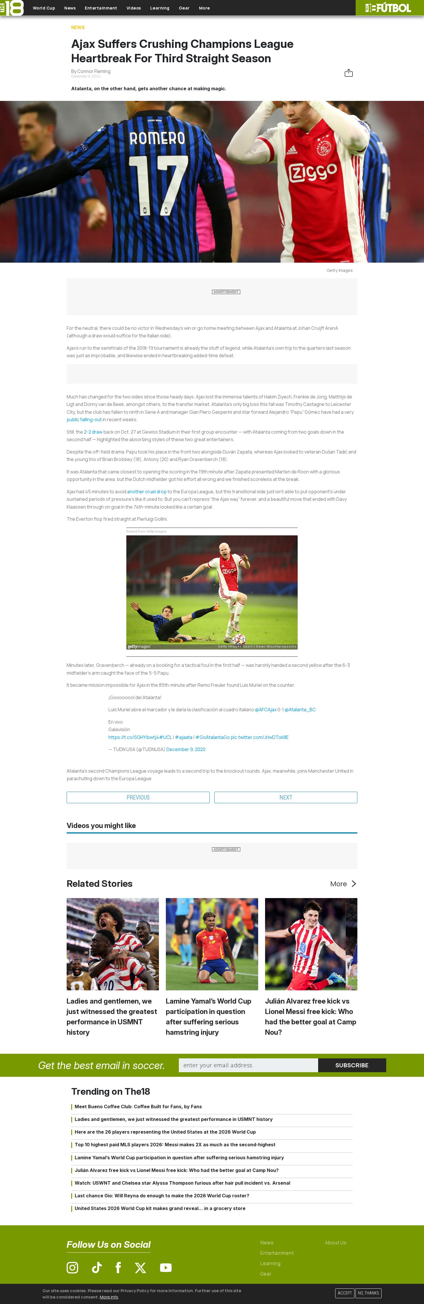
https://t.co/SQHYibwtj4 (133, 737)
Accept (345, 1293)
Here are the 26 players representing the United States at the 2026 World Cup (165, 1132)
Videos (134, 8)
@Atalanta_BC (300, 709)
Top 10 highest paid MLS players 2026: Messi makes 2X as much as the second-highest (175, 1144)
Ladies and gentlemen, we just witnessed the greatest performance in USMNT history (174, 1119)
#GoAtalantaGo (212, 737)
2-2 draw (93, 432)
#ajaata (183, 737)
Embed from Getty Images (146, 531)
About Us (336, 1242)
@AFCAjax (266, 709)
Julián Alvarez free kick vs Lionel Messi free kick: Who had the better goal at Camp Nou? (177, 1170)
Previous (138, 797)
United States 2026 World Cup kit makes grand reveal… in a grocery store (160, 1208)
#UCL (165, 737)
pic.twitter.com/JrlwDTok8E (260, 737)
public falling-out (84, 419)
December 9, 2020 (185, 749)
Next (285, 797)
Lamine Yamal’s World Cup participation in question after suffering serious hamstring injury (179, 1157)
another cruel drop (147, 491)
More (204, 8)
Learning (160, 8)
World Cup (44, 8)
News (70, 8)
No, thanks (368, 1293)
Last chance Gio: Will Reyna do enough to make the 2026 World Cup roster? (162, 1195)
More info (109, 1296)
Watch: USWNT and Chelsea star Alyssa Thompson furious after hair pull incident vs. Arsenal (182, 1183)
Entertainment (101, 8)
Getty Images (340, 270)
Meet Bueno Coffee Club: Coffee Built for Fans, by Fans (138, 1106)
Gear (184, 8)
